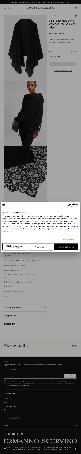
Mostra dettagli (69, 239)
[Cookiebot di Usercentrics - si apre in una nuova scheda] (69, 205)
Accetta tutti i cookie (66, 247)
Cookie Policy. (8, 231)
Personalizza (39, 247)
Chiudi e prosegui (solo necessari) (14, 247)
